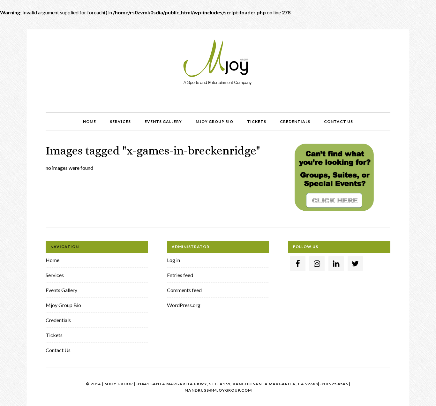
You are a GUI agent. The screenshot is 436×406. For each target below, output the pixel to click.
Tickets (54, 335)
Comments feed (184, 290)
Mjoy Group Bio (63, 305)
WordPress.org (183, 305)
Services (55, 275)
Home (52, 260)
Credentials (58, 320)
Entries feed (180, 275)
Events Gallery (61, 290)
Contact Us (58, 350)
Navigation (64, 246)
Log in (173, 260)
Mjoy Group (218, 63)
